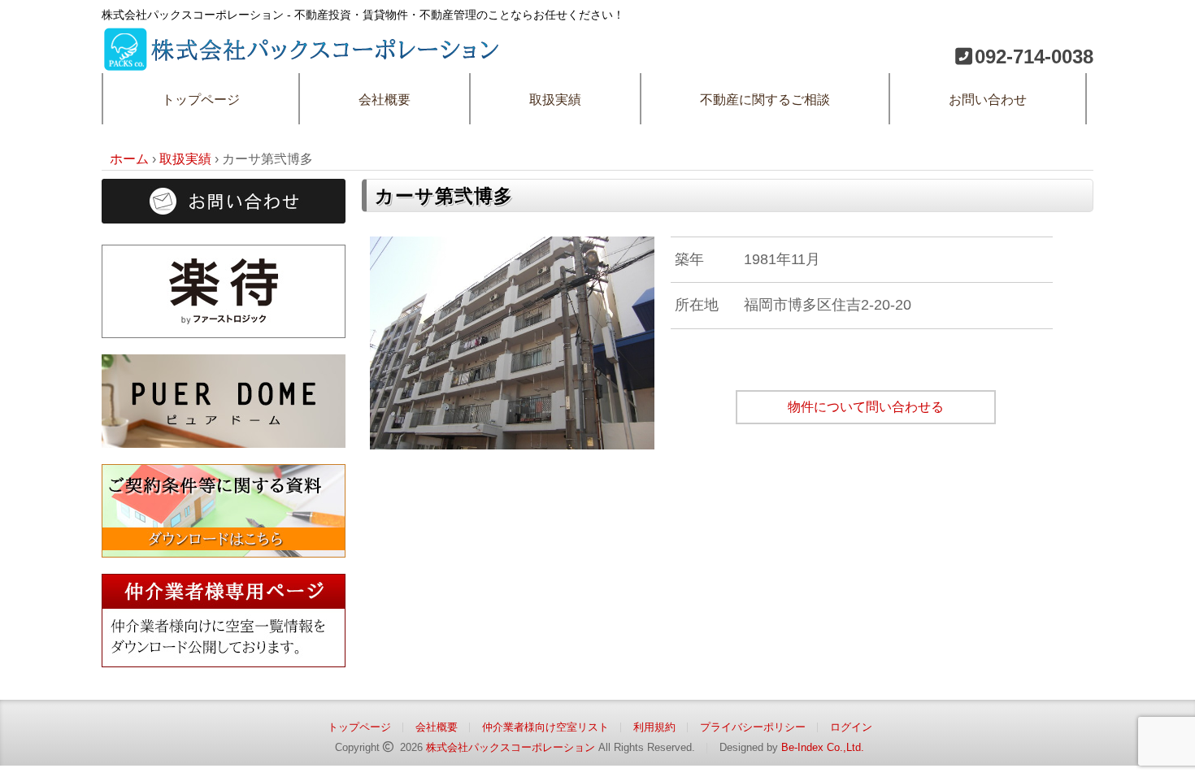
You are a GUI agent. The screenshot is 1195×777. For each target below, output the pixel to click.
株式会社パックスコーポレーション (510, 747)
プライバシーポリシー (753, 727)
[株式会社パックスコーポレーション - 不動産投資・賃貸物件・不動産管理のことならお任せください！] (305, 36)
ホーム (129, 159)
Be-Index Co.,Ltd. (822, 747)
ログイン (851, 727)
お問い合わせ (988, 99)
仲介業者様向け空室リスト (545, 727)
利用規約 (654, 727)
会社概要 (384, 99)
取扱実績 (555, 99)
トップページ (201, 99)
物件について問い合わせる (866, 407)
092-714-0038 (1034, 56)
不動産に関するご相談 (765, 99)
